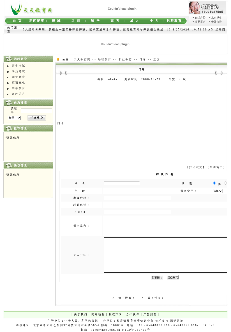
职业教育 (18, 77)
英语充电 (18, 82)
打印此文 (196, 167)
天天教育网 (82, 59)
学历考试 (18, 71)
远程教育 (104, 59)
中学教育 (18, 88)
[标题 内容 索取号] (14, 117)
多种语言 (18, 93)
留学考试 (18, 65)
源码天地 (177, 320)
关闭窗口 (216, 167)
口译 (142, 59)
